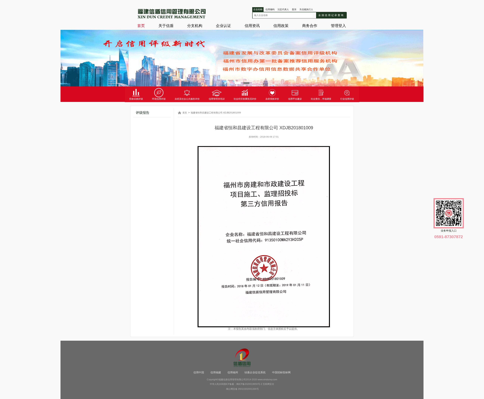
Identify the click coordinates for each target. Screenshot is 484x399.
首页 (141, 26)
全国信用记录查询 (331, 15)
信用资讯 (252, 26)
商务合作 (309, 26)
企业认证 (223, 26)
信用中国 (198, 372)
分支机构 (194, 26)
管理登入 (338, 26)
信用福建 (215, 372)
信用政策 (281, 26)
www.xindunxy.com (267, 379)
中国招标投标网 (281, 372)
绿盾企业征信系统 (255, 372)
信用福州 (232, 372)
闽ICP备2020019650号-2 (249, 384)
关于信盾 (166, 26)
